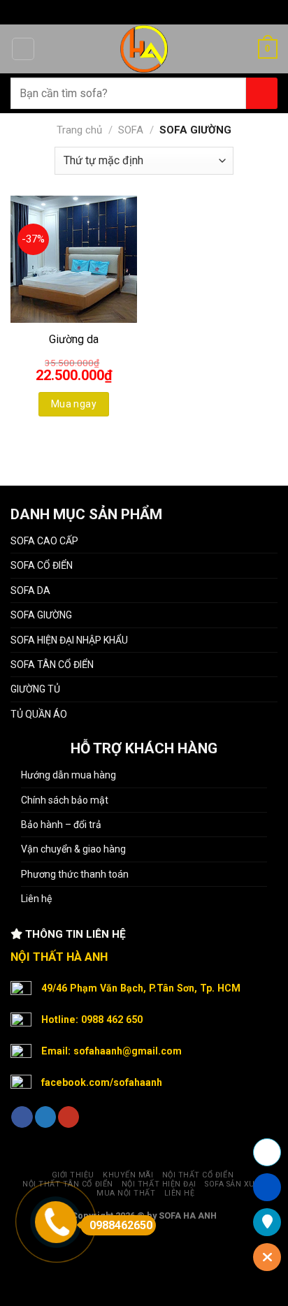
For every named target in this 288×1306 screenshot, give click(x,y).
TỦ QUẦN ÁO (38, 714)
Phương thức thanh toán (75, 874)
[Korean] (175, 10)
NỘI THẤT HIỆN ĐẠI (159, 1184)
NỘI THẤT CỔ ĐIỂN (198, 1175)
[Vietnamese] (193, 10)
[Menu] (23, 49)
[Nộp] (262, 93)
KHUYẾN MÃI (128, 1175)
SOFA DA (30, 590)
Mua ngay (73, 403)
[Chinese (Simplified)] (121, 10)
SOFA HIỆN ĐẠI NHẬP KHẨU (69, 640)
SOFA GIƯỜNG (41, 615)
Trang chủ (79, 130)
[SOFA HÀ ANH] (144, 48)
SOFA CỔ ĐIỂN (41, 565)
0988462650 (120, 1225)
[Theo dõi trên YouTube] (68, 1117)
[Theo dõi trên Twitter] (45, 1117)
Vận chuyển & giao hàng (73, 849)
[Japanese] (157, 10)
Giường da (74, 339)
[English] (139, 10)
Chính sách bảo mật (64, 800)
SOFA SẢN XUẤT (235, 1184)
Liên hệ (36, 898)
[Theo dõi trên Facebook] (21, 1117)
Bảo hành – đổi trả (61, 824)
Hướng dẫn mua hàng (68, 775)
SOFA (130, 130)
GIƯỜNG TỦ (35, 689)
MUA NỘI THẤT (125, 1193)
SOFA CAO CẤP (44, 540)
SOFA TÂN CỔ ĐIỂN (52, 664)
